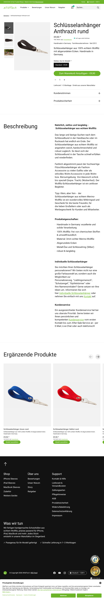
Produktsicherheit (60, 502)
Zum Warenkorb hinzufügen (77, 73)
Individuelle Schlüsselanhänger (74, 293)
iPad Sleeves (9, 482)
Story (30, 487)
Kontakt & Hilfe (59, 478)
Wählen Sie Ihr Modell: (62, 61)
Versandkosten (67, 40)
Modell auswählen (12, 442)
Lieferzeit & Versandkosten (59, 484)
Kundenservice (76, 319)
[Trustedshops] (95, 564)
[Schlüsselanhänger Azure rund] (27, 394)
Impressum (57, 515)
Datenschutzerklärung (62, 511)
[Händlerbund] (95, 578)
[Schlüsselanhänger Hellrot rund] (77, 394)
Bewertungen (39, 2)
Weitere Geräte (10, 495)
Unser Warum (50, 7)
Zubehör (7, 491)
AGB (54, 498)
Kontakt (87, 296)
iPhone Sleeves (11, 478)
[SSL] (95, 575)
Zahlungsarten (58, 490)
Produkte (23, 7)
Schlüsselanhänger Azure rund (16, 429)
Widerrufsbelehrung (61, 507)
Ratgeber (61, 7)
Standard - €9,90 (61, 65)
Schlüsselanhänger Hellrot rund (66, 429)
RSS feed (34, 573)
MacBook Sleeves (12, 487)
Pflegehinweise (59, 494)
